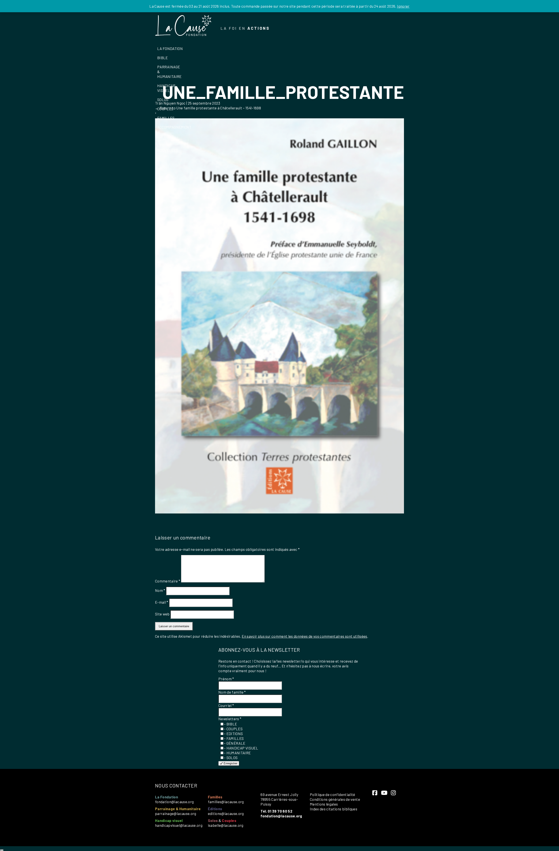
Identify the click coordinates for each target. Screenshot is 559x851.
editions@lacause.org (226, 813)
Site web (162, 614)
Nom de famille (232, 692)
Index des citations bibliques (333, 809)
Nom (160, 590)
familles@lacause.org (226, 801)
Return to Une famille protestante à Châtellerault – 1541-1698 (208, 108)
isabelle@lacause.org (225, 825)
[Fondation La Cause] (183, 26)
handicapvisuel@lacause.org (178, 825)
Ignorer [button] (403, 6)
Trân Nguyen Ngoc (170, 103)
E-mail (161, 602)
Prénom (226, 679)
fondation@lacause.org (174, 801)
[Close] (1, 850)
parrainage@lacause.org (175, 813)
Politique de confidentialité (332, 794)
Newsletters (230, 719)
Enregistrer (230, 763)
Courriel (226, 705)
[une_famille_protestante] (279, 512)
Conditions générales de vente (335, 799)
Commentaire (167, 581)
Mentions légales (324, 804)
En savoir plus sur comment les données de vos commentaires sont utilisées (304, 636)
